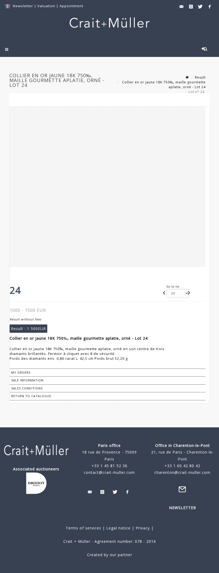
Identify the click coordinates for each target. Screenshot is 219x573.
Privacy (142, 528)
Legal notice (118, 528)
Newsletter (23, 5)
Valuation (46, 5)
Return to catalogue (31, 396)
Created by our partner (109, 554)
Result (200, 77)
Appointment (71, 5)
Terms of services (83, 528)
